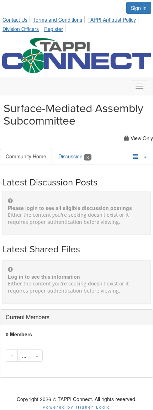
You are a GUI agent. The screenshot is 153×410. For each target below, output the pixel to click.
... (24, 355)
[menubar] (76, 23)
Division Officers (20, 28)
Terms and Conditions (57, 19)
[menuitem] (17, 18)
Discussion (73, 156)
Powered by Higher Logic (77, 407)
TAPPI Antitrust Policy (112, 19)
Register (53, 28)
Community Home (26, 156)
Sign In (139, 7)
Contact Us (14, 19)
